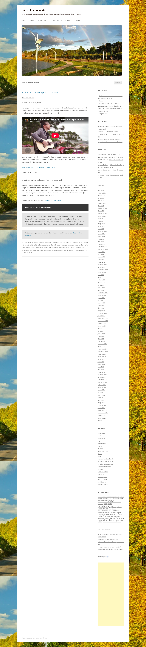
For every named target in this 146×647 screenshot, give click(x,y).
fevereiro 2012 (102, 405)
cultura (100, 500)
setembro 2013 (102, 357)
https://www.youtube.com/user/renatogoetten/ (38, 167)
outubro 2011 (102, 415)
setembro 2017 (102, 272)
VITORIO (100, 175)
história (114, 509)
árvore (119, 522)
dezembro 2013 (102, 349)
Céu (99, 441)
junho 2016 (101, 288)
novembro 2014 (103, 321)
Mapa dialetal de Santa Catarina (109, 103)
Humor (100, 454)
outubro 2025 (102, 193)
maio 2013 (101, 367)
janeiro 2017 (101, 277)
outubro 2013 (102, 354)
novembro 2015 (103, 293)
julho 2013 (101, 362)
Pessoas (47, 242)
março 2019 (101, 244)
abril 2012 (101, 400)
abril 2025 (101, 201)
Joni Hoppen (112, 512)
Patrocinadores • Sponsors (61, 20)
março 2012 (101, 403)
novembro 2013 (103, 351)
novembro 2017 (103, 270)
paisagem (118, 516)
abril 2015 (101, 308)
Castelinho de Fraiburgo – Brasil (108, 132)
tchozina (100, 520)
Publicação (101, 474)
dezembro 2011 (102, 410)
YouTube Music (78, 250)
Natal (108, 516)
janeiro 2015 (101, 316)
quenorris (106, 518)
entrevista (118, 502)
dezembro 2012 (102, 380)
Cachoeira (105, 498)
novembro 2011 (103, 413)
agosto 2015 (101, 298)
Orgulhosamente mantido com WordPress (34, 638)
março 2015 (101, 311)
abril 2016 (101, 290)
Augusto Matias (103, 165)
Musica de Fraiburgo (41, 247)
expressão (100, 504)
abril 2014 (101, 339)
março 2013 (101, 372)
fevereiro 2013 (102, 374)
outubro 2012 (102, 385)
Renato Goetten (76, 247)
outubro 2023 (102, 203)
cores (121, 498)
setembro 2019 (102, 231)
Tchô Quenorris (102, 482)
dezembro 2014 (102, 318)
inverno (105, 512)
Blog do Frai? (42, 20)
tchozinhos (47, 250)
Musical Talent (53, 247)
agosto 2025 (101, 195)
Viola (70, 250)
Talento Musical (31, 250)
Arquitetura (101, 433)
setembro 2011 (102, 418)
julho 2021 (101, 219)
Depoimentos (102, 444)
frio (110, 509)
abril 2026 (101, 190)
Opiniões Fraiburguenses (105, 464)
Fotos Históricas (103, 451)
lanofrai (119, 514)
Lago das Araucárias (107, 514)
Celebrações (101, 438)
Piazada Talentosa (64, 247)
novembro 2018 (103, 249)
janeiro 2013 (101, 377)
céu (114, 500)
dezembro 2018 (102, 247)
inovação (100, 512)
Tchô (121, 520)
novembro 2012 (103, 382)
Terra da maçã (55, 250)
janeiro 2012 (101, 408)
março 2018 (101, 262)
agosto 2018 (101, 252)
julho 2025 (101, 198)
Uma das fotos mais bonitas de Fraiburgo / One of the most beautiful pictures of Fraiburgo (110, 108)
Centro (111, 498)
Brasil (30, 245)
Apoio (32, 20)
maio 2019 (101, 239)
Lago (99, 456)
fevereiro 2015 (102, 313)
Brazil (34, 245)
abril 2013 (101, 369)
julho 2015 (101, 300)
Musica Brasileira (29, 247)
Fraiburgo (64, 245)
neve (112, 516)
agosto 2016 (101, 282)
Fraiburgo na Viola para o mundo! (40, 92)
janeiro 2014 (101, 346)
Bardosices (101, 436)
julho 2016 (101, 285)
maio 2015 (101, 305)
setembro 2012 (102, 387)
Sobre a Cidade (102, 479)
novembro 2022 (103, 208)
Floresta (41, 242)
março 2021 (101, 224)
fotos (110, 504)
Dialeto (100, 446)
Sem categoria (102, 477)
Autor (78, 20)
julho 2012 (101, 392)
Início (23, 20)
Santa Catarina (117, 518)
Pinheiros (100, 518)
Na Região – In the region (106, 461)
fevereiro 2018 (102, 265)
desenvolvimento (103, 502)
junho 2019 (101, 236)
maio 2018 (101, 259)
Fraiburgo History (117, 507)
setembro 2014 (102, 326)
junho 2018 (101, 257)
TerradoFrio (65, 250)
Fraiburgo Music (73, 245)
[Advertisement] (111, 594)
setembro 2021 (102, 216)
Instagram (57, 200)
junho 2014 (101, 334)
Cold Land (57, 245)
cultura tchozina (107, 500)
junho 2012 (101, 395)
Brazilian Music (41, 245)
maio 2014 (101, 336)
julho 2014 (101, 331)
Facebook (48, 200)
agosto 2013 (101, 359)
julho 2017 (101, 275)
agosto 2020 (101, 226)
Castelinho (49, 245)
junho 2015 (101, 303)
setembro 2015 (102, 295)
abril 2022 (101, 211)
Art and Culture (80, 242)
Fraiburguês (103, 508)
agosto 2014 (101, 328)
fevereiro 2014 (102, 344)
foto (105, 503)
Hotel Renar (115, 510)
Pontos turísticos (55, 242)
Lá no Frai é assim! (34, 10)
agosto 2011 (101, 421)
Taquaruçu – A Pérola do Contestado (111, 157)
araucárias (107, 497)
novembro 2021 (103, 213)
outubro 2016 (102, 280)
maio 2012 (101, 398)
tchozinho (40, 250)
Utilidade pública (103, 484)
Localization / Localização (106, 459)
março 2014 (101, 341)
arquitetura (115, 497)
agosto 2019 (101, 234)
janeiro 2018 (101, 267)
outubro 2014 (102, 323)
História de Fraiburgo (104, 510)
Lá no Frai (102, 516)
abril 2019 (101, 242)
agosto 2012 (101, 390)
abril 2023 (101, 206)
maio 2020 (101, 229)
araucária (100, 497)
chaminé (116, 498)
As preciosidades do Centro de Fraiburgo (110, 142)
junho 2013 (101, 364)
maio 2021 (101, 221)
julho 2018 (101, 254)
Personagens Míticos (104, 467)
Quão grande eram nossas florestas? (109, 139)
